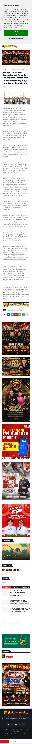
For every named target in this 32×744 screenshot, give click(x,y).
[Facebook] (8, 314)
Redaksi (6, 734)
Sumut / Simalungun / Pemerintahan (18, 69)
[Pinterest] (16, 314)
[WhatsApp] (19, 314)
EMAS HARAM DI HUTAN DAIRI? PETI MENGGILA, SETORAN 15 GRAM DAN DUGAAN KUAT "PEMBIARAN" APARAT (19, 602)
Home (16, 736)
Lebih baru (6, 318)
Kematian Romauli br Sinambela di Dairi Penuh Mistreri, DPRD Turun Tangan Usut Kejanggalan (20, 609)
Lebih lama (25, 318)
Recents (15, 587)
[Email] (23, 314)
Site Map (4, 582)
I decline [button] (16, 34)
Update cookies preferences (10, 623)
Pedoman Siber (13, 734)
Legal (20, 734)
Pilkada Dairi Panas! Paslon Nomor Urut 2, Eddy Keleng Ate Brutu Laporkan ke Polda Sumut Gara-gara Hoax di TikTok (19, 593)
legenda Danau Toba (10, 556)
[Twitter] (12, 314)
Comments (25, 587)
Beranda (5, 69)
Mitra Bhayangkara (14, 729)
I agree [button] (16, 31)
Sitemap (26, 734)
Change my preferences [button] (16, 38)
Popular (6, 587)
